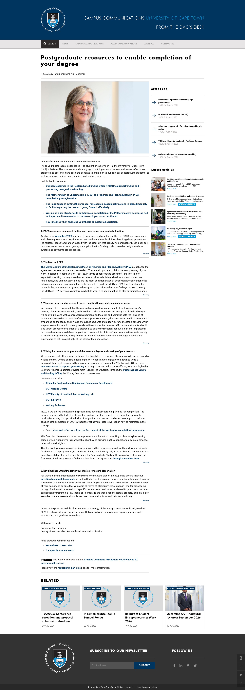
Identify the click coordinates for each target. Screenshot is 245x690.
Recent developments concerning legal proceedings (176, 101)
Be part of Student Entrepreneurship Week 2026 (140, 617)
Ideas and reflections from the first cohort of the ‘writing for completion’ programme (98, 430)
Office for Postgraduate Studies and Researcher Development (79, 383)
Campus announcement (54, 588)
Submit (144, 665)
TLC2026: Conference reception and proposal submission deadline (57, 617)
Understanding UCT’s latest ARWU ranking (177, 154)
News (65, 44)
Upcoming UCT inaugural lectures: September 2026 (184, 615)
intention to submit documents (58, 479)
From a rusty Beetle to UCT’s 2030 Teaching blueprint (183, 245)
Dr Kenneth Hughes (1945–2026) (173, 114)
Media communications (124, 44)
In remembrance (92, 588)
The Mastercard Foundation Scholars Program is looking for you (185, 180)
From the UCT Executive (59, 545)
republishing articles (69, 567)
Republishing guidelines (147, 687)
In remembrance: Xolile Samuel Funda (99, 615)
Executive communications (180, 588)
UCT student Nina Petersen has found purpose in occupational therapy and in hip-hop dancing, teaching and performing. (185, 233)
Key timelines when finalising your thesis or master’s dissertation (82, 221)
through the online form (126, 458)
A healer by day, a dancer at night (179, 229)
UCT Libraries (53, 399)
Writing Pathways (55, 405)
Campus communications (89, 44)
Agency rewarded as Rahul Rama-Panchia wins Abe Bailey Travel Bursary (184, 213)
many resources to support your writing (62, 366)
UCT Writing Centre (56, 388)
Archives (149, 44)
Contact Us (167, 44)
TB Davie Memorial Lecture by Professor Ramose (180, 141)
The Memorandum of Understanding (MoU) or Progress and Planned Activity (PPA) (86, 266)
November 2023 (63, 236)
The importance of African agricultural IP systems (185, 196)
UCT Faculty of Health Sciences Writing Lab (70, 394)
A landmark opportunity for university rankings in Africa (180, 127)
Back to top (146, 253)
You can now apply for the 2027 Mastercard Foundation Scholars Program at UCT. (183, 185)
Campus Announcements (60, 550)
